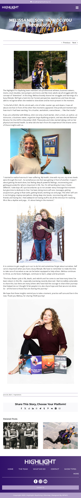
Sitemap (47, 495)
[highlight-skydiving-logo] (40, 460)
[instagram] (40, 481)
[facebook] (36, 481)
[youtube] (45, 481)
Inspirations (17, 395)
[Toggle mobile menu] (77, 7)
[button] (4, 435)
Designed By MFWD (60, 495)
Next (74, 42)
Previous (66, 42)
